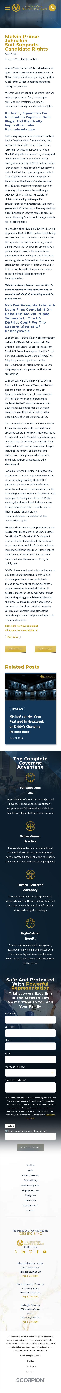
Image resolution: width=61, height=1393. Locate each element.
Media (30, 1170)
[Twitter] (16, 1251)
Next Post (45, 649)
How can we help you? (15, 1080)
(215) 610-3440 (30, 1233)
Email (7, 1053)
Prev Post (15, 649)
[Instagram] (30, 1251)
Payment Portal (30, 1205)
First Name (10, 1013)
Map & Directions (30, 1275)
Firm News (12, 636)
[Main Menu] (7, 7)
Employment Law (30, 1190)
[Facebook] (37, 1251)
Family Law (30, 1195)
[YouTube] (44, 1251)
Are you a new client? (15, 1066)
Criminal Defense (30, 1175)
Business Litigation (30, 1185)
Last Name (10, 1026)
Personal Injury (30, 1180)
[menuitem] (30, 1361)
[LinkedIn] (23, 1251)
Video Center (30, 1200)
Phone (8, 1040)
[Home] (29, 7)
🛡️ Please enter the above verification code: (26, 1131)
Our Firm (30, 1165)
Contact (30, 1210)
